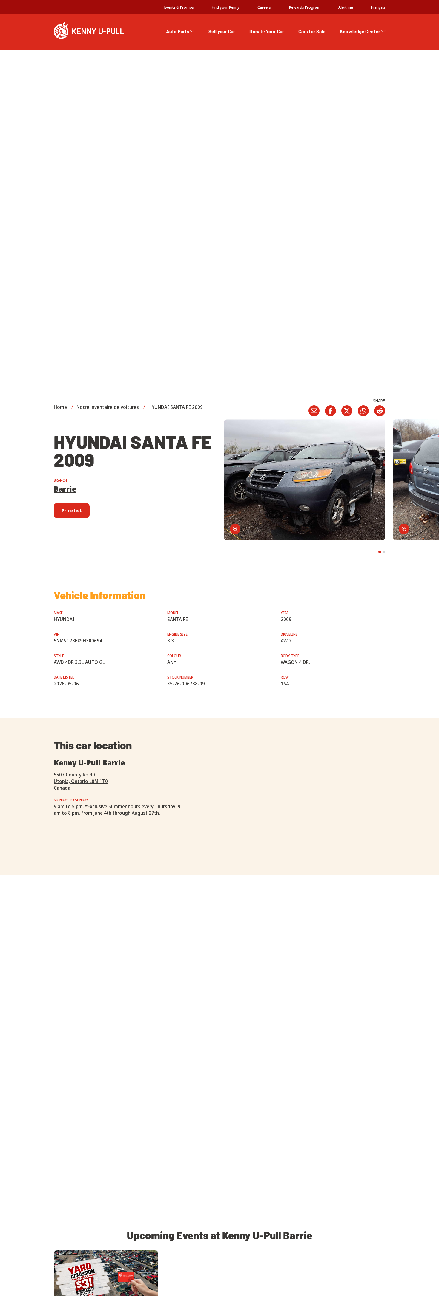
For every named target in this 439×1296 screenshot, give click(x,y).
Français (378, 7)
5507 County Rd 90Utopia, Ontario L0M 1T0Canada (81, 781)
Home (60, 407)
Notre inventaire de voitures (107, 407)
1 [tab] (379, 552)
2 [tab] (384, 552)
